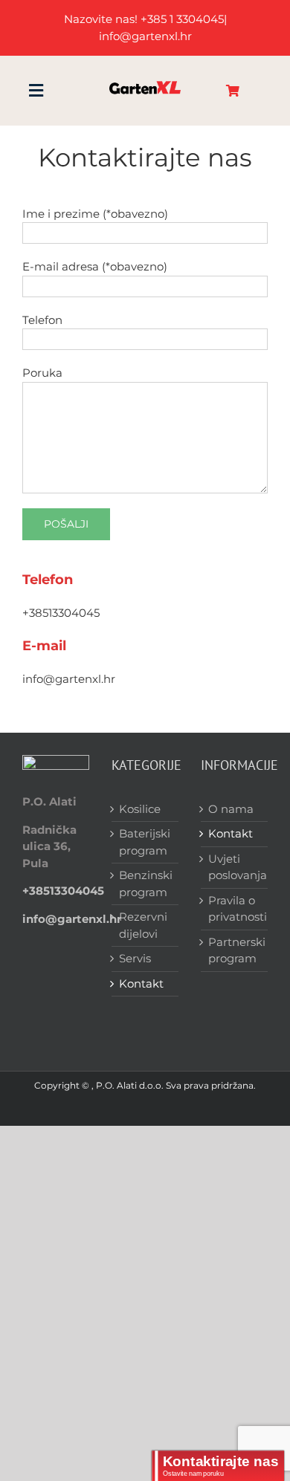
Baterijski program (144, 842)
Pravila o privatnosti (234, 908)
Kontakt (141, 983)
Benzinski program (145, 883)
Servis (135, 958)
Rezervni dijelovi (143, 925)
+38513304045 (61, 613)
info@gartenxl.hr (68, 679)
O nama (231, 809)
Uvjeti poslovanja (234, 867)
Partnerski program (234, 950)
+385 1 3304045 (182, 19)
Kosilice (140, 809)
